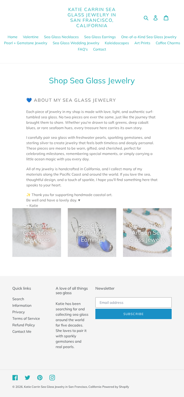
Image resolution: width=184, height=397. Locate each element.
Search (18, 299)
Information (21, 305)
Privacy (18, 312)
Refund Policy (23, 325)
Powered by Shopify (115, 386)
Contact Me (21, 331)
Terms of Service (26, 318)
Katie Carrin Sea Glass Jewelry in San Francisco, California (92, 17)
